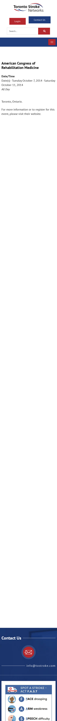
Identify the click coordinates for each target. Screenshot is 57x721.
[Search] (44, 31)
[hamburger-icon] (52, 42)
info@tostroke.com (41, 666)
